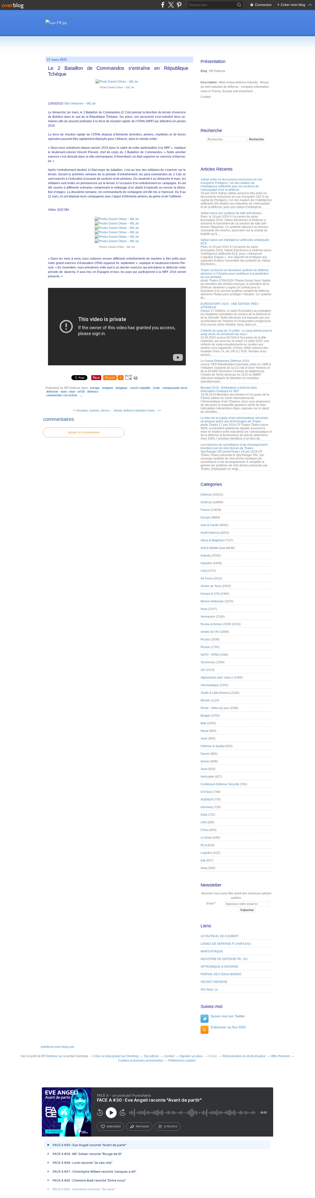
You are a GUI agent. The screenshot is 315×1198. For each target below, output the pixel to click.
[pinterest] (179, 5)
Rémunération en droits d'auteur (244, 1056)
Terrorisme (208, 662)
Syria (204, 769)
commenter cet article (62, 395)
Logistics (206, 853)
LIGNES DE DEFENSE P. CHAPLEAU (226, 944)
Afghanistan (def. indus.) (217, 677)
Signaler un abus (191, 1056)
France (205, 510)
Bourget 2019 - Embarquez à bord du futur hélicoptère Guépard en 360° (229, 389)
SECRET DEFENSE (214, 982)
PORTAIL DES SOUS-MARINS (221, 974)
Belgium (107, 388)
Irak (203, 860)
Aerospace (208, 616)
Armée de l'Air (210, 632)
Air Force (207, 578)
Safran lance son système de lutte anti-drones (231, 213)
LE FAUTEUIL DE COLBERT (220, 936)
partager (142, 1126)
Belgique (121, 388)
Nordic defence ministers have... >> (137, 410)
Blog (204, 71)
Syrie (204, 738)
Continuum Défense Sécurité (220, 784)
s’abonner (114, 1126)
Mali (203, 723)
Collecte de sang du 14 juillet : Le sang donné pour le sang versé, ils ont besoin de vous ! (236, 332)
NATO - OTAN (68, 391)
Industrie (206, 563)
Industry (206, 555)
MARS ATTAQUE (212, 951)
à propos (170, 1126)
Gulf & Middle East (213, 548)
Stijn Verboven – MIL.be (79, 103)
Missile (205, 700)
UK (203, 670)
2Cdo (156, 388)
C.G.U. (212, 1056)
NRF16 (81, 391)
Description (209, 82)
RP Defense (49, 1056)
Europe (95, 388)
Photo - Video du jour (215, 708)
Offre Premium (280, 1056)
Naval (204, 731)
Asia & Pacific (210, 525)
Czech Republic (140, 388)
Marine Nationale (212, 601)
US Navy (206, 792)
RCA (204, 845)
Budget (205, 715)
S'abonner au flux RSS (228, 1027)
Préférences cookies (182, 1060)
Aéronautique (210, 685)
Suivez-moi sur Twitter (227, 1016)
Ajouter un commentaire (84, 432)
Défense (206, 494)
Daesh (205, 753)
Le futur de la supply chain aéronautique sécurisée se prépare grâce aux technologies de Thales (234, 419)
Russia (205, 639)
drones (205, 761)
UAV (203, 822)
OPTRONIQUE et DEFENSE (219, 966)
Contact (206, 97)
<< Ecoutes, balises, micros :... (93, 410)
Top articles (151, 1056)
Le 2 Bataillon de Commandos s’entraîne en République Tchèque (118, 71)
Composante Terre (175, 388)
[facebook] (163, 5)
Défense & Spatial (213, 746)
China (205, 830)
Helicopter (207, 776)
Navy (204, 609)
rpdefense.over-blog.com (57, 1047)
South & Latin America (215, 693)
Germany (207, 807)
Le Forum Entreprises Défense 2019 (225, 361)
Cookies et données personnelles (140, 1060)
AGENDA (207, 799)
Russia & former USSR (216, 624)
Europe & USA (210, 593)
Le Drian (206, 837)
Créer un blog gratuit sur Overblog (116, 1056)
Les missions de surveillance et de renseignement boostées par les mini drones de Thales (234, 446)
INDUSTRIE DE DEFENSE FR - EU (224, 959)
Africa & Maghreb (212, 540)
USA (203, 571)
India (204, 814)
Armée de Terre (211, 586)
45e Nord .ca (209, 989)
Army (204, 868)
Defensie (52, 391)
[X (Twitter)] (171, 5)
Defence (92, 391)
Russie (205, 647)
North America (210, 532)
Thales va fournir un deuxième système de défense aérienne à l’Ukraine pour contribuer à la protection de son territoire (235, 273)
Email (210, 903)
